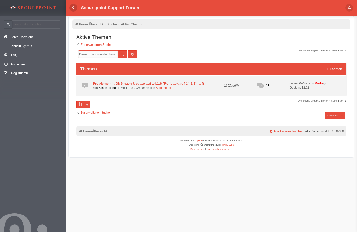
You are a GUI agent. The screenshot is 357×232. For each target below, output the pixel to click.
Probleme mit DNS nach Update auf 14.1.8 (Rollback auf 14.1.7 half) (148, 83)
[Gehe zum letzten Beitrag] (324, 84)
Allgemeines (164, 88)
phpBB (198, 140)
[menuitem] (33, 55)
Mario (319, 83)
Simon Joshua (108, 88)
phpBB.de (228, 144)
